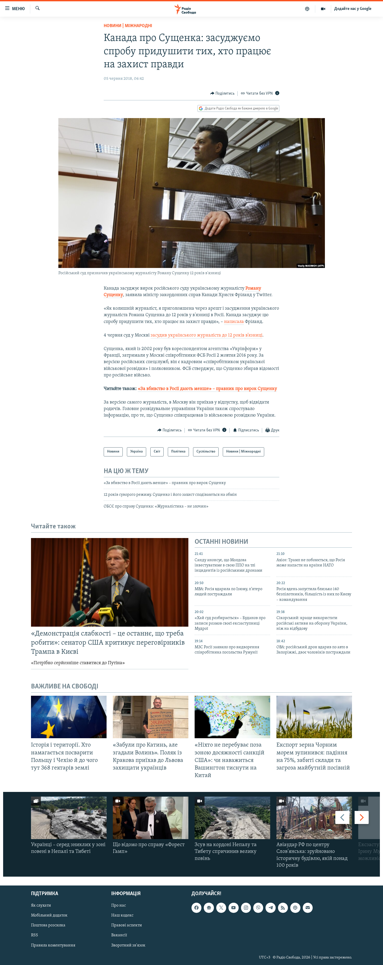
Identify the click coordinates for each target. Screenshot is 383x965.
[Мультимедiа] (323, 9)
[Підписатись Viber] (258, 908)
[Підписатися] (308, 908)
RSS (34, 935)
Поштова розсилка (48, 925)
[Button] (222, 93)
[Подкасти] (307, 9)
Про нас (118, 905)
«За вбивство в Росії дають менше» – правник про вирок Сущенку (207, 389)
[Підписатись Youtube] (233, 908)
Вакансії (119, 935)
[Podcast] (295, 908)
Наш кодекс (122, 915)
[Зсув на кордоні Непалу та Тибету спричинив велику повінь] (232, 818)
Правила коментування (53, 945)
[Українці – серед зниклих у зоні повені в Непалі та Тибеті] (69, 818)
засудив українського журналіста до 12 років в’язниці (206, 335)
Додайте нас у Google (353, 9)
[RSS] (283, 908)
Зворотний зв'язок (128, 945)
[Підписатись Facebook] (196, 908)
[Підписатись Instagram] (246, 908)
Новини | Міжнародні (128, 26)
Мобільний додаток (49, 915)
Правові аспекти (126, 925)
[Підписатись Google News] (209, 908)
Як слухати (41, 905)
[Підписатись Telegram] (270, 908)
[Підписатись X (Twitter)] (221, 908)
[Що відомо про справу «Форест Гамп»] (150, 818)
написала (234, 322)
